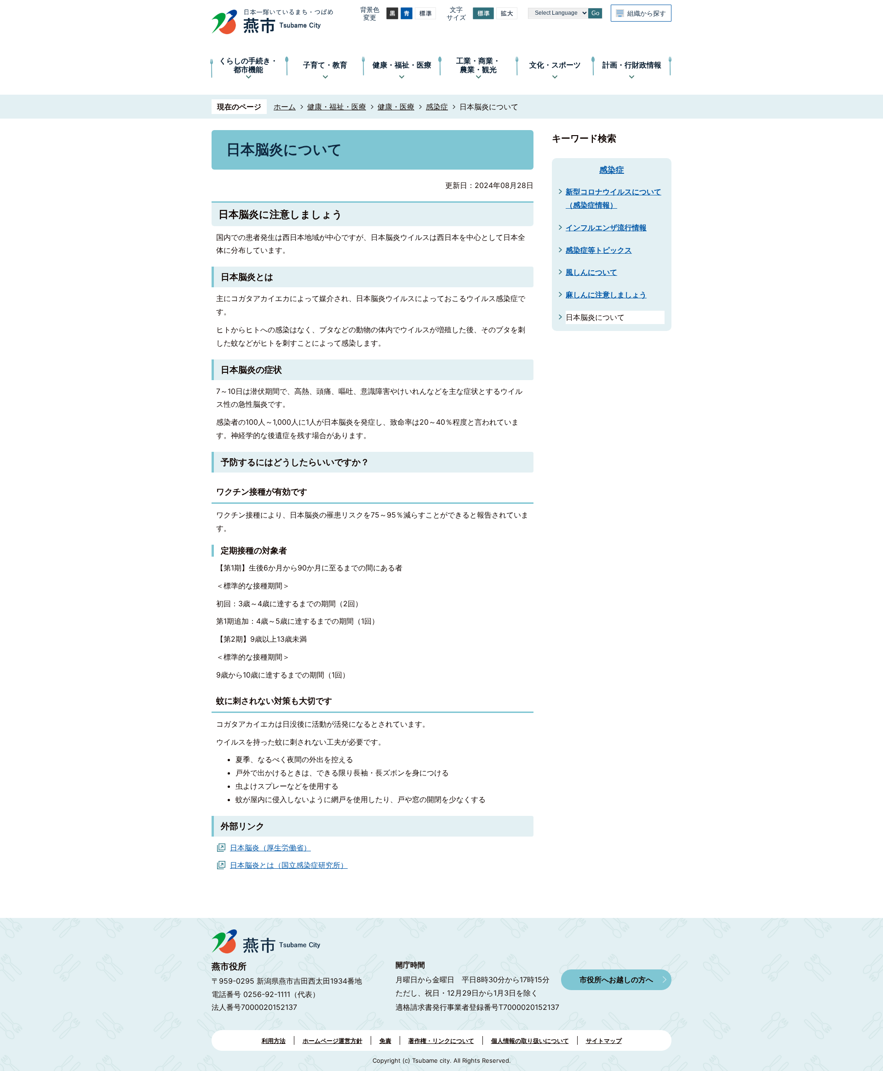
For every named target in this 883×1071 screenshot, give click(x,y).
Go (595, 13)
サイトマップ (604, 1040)
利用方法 (274, 1040)
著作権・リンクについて (441, 1040)
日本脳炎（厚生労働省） (270, 847)
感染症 (437, 106)
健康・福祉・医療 (402, 64)
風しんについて (591, 272)
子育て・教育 (325, 64)
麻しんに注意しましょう (606, 294)
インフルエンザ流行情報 (606, 227)
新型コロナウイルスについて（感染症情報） (613, 198)
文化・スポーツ (555, 64)
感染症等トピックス (599, 250)
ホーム (285, 106)
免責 (385, 1040)
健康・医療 (396, 106)
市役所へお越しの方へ (616, 979)
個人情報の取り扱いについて (530, 1040)
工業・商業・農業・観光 (478, 65)
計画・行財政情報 (631, 64)
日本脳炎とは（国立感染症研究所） (289, 865)
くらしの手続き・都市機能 (248, 65)
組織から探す (646, 13)
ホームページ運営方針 (332, 1040)
